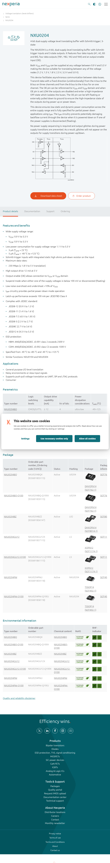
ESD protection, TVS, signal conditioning (55, 752)
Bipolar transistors (55, 745)
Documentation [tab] (32, 211)
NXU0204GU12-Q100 (15, 557)
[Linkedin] (47, 731)
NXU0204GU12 (11, 537)
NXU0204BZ (10, 516)
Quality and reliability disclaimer (19, 698)
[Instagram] (62, 731)
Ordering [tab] (65, 211)
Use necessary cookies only (54, 438)
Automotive (55, 774)
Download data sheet (51, 196)
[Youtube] (70, 731)
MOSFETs (55, 756)
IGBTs (55, 767)
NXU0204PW (10, 577)
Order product (83, 196)
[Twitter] (39, 731)
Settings (25, 438)
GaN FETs (55, 763)
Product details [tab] (10, 211)
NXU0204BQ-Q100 (13, 495)
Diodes (55, 749)
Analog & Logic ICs (55, 771)
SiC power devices (55, 760)
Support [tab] (50, 211)
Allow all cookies (87, 438)
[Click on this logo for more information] (82, 637)
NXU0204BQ (10, 409)
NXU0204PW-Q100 (13, 596)
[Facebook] (55, 731)
